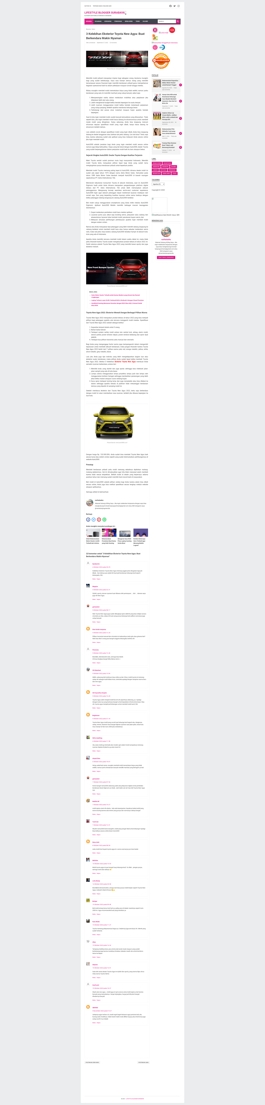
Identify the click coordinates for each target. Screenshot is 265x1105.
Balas (94, 579)
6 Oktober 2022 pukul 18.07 (101, 761)
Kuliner (145, 21)
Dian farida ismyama (99, 629)
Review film (156, 173)
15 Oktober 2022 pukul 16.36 (101, 945)
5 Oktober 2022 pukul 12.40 (101, 653)
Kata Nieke (96, 921)
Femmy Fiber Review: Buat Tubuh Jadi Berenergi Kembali (169, 145)
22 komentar (113, 42)
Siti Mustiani (96, 670)
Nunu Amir (95, 842)
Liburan (155, 170)
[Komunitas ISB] (172, 33)
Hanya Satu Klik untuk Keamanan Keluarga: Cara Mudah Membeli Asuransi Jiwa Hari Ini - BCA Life (169, 99)
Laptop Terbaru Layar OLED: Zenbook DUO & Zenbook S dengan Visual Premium (117, 300)
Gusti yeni (95, 985)
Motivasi (163, 170)
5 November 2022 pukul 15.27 (102, 1011)
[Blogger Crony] (155, 40)
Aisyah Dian (96, 758)
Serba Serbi (129, 21)
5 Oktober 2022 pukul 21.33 (101, 718)
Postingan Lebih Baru (92, 1062)
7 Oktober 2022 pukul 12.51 (101, 825)
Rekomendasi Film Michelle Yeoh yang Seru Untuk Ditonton (168, 131)
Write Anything (97, 738)
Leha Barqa (96, 881)
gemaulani (95, 607)
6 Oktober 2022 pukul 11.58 (101, 741)
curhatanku (166, 239)
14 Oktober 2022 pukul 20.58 (101, 884)
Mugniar (95, 586)
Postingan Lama (143, 1062)
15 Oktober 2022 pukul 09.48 (101, 904)
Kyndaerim (96, 564)
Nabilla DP (95, 801)
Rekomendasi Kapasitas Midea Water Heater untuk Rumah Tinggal (170, 83)
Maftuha (95, 860)
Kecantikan (167, 163)
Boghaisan (95, 715)
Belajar (94, 901)
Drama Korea (157, 163)
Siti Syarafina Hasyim (99, 693)
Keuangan (98, 21)
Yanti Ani (95, 822)
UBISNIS (95, 1007)
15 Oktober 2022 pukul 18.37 (101, 988)
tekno (138, 21)
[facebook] (170, 6)
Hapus (98, 579)
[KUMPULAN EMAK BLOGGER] (163, 33)
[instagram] (179, 6)
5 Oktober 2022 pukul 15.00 (101, 673)
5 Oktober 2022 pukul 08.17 (101, 610)
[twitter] (174, 6)
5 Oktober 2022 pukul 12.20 (101, 633)
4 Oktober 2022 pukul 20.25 (101, 567)
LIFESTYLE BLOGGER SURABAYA (104, 12)
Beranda (89, 21)
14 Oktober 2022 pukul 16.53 (101, 863)
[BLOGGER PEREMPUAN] (155, 33)
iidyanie (95, 964)
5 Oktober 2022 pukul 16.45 (101, 696)
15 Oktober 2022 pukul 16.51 (101, 968)
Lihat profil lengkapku (166, 257)
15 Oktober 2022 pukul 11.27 (101, 925)
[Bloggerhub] (165, 43)
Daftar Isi (87, 6)
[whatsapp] (104, 519)
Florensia (95, 650)
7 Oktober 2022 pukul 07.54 (101, 782)
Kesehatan (107, 21)
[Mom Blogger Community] (155, 50)
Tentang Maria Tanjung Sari (102, 6)
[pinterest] (99, 519)
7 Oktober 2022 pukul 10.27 (101, 804)
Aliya (94, 942)
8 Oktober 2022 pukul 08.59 (101, 845)
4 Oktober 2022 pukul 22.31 (101, 590)
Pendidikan (118, 21)
